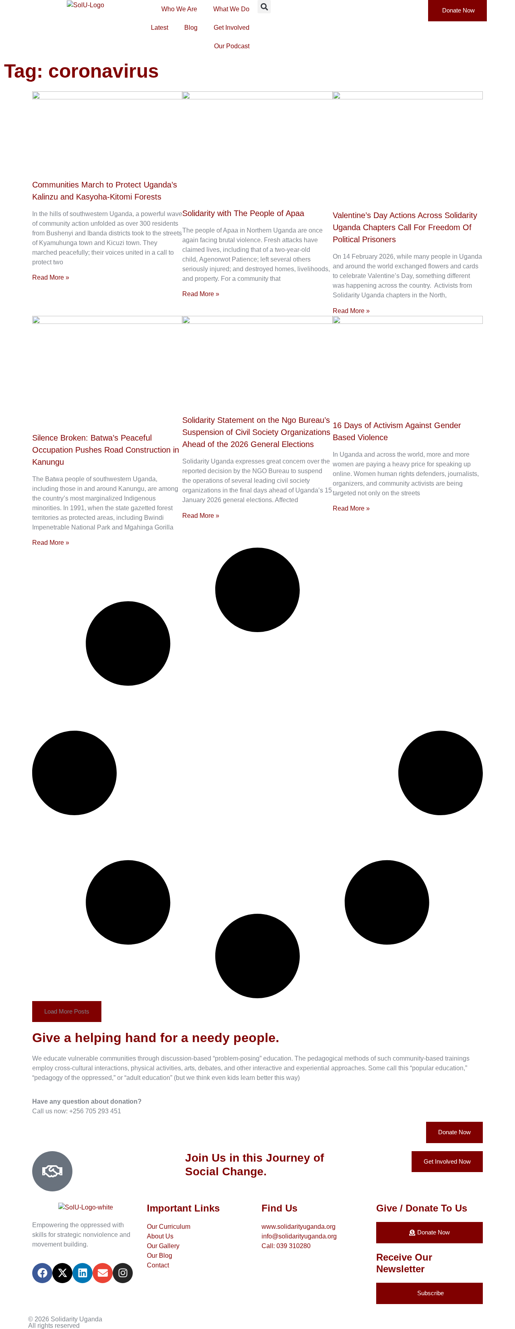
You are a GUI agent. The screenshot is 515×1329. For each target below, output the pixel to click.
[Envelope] (103, 1273)
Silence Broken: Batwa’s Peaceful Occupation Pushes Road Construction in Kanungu (105, 449)
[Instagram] (123, 1273)
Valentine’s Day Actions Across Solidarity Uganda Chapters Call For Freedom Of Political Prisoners (405, 227)
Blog (191, 27)
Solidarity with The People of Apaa (243, 213)
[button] (264, 6)
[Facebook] (42, 1273)
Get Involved (231, 27)
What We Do (231, 9)
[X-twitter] (62, 1273)
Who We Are (179, 9)
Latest (159, 27)
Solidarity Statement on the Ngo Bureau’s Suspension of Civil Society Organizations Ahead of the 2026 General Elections (256, 432)
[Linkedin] (82, 1273)
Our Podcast (231, 46)
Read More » (50, 277)
